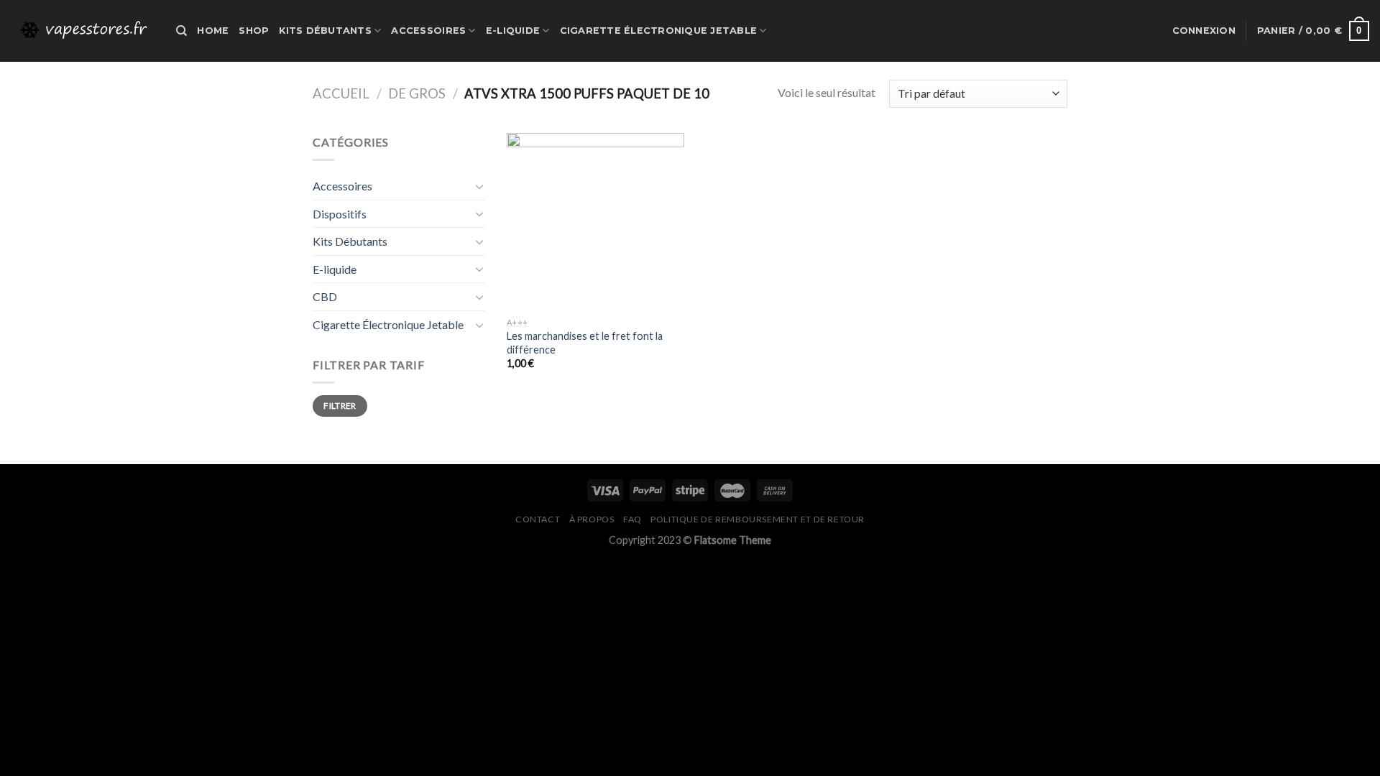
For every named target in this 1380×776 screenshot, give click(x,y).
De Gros (417, 93)
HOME (213, 30)
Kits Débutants (325, 30)
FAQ (632, 519)
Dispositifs (340, 214)
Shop (254, 30)
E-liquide (513, 30)
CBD (325, 296)
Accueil (341, 93)
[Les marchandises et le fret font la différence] (595, 221)
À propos (592, 519)
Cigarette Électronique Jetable (659, 30)
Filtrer (339, 405)
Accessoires (428, 30)
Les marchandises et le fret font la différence (585, 343)
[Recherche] (181, 31)
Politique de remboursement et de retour (757, 519)
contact (537, 519)
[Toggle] (479, 186)
